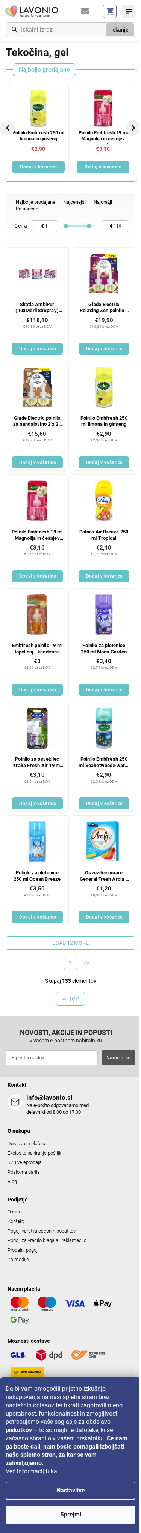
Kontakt (16, 1221)
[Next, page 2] (70, 963)
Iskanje (120, 30)
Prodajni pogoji (23, 1250)
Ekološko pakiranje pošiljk (34, 1153)
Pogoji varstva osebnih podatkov (42, 1231)
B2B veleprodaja (25, 1162)
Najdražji (103, 202)
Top (74, 999)
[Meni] (128, 11)
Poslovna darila (24, 1172)
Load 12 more (70, 943)
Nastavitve (70, 1490)
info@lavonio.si (49, 1097)
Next (133, 128)
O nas (14, 1212)
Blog (12, 1181)
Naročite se (118, 1057)
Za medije (18, 1259)
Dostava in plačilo (26, 1143)
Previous (8, 128)
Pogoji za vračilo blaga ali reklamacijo (47, 1240)
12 (86, 964)
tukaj (52, 1471)
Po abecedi (27, 209)
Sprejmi (70, 1514)
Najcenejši (74, 202)
